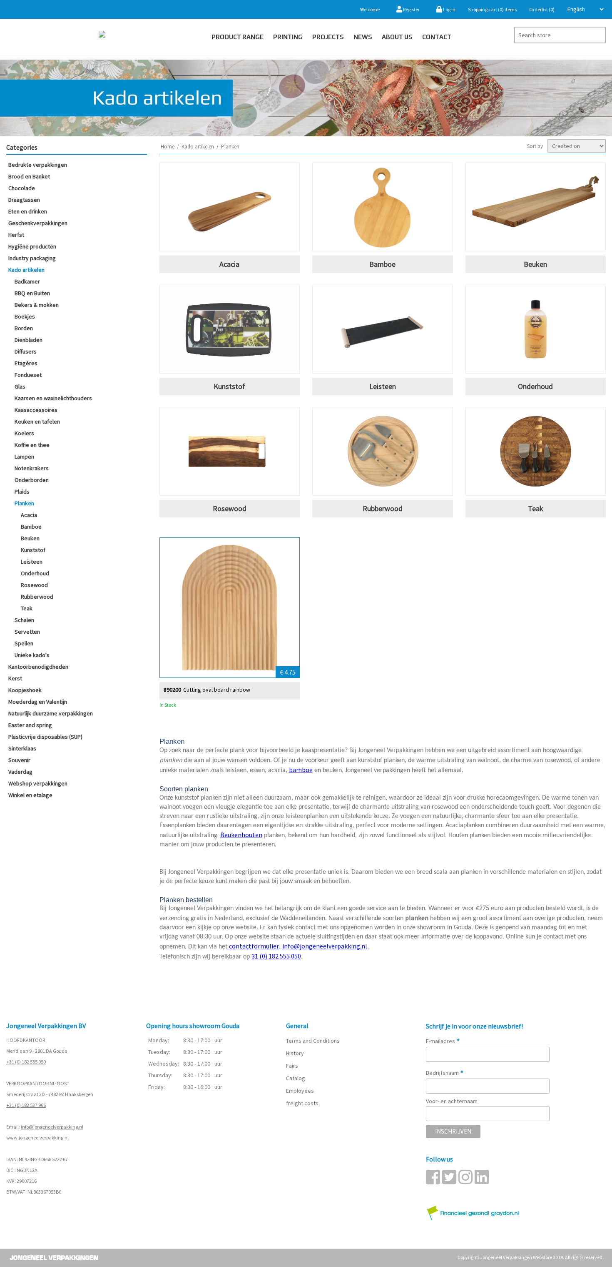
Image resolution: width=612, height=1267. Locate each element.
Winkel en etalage (30, 795)
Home (167, 146)
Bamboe (31, 526)
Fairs (292, 1065)
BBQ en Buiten (32, 293)
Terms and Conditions (313, 1040)
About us (397, 36)
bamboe (301, 769)
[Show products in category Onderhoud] (535, 329)
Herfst (16, 234)
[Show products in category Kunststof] (229, 329)
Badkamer (27, 281)
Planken (24, 503)
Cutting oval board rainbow (216, 689)
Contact (436, 36)
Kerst (15, 678)
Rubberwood (37, 596)
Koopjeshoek (25, 690)
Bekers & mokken (37, 305)
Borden (24, 328)
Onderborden (32, 480)
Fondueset (28, 375)
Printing (288, 36)
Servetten (27, 631)
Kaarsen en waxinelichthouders (53, 398)
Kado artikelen (26, 269)
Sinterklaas (22, 748)
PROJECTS (328, 36)
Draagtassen (24, 199)
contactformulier (254, 946)
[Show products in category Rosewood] (229, 451)
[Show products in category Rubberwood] (382, 451)
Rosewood (34, 585)
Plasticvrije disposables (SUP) (45, 736)
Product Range (237, 36)
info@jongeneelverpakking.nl (52, 1127)
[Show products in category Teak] (535, 451)
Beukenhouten (241, 834)
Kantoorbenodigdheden (38, 666)
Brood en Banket (29, 176)
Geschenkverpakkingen (37, 223)
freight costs (302, 1103)
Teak (26, 608)
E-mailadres (443, 1041)
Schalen (24, 620)
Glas (20, 386)
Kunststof (33, 550)
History (295, 1053)
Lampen (24, 456)
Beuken (30, 538)
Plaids (22, 491)
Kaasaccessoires (36, 410)
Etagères (26, 363)
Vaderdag (20, 771)
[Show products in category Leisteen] (382, 329)
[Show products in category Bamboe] (382, 207)
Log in (448, 9)
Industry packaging (32, 258)
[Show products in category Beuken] (535, 207)
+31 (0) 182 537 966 (26, 1105)
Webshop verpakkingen (37, 783)
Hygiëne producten (32, 246)
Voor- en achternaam (452, 1101)
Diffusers (26, 351)
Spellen (24, 643)
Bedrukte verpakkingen (37, 164)
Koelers (24, 433)
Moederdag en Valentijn (37, 701)
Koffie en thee (32, 445)
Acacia (29, 515)
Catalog (295, 1078)
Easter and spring (30, 725)
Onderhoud (35, 573)
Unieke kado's (32, 655)
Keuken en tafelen (37, 421)
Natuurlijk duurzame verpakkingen (50, 713)
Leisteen (31, 561)
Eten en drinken (27, 211)
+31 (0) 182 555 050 (26, 1062)
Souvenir (19, 760)
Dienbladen (28, 340)
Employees (300, 1090)
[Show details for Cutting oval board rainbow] (229, 607)
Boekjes (25, 316)
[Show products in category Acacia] (229, 207)
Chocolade (21, 188)
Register (411, 9)
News (362, 36)
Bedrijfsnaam (445, 1072)
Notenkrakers (32, 468)
